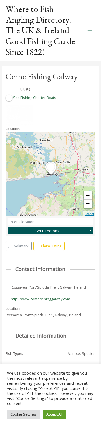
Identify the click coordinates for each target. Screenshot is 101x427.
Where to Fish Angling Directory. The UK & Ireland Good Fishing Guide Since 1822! (40, 30)
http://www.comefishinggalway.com (40, 298)
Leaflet (89, 213)
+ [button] (88, 195)
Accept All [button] (54, 414)
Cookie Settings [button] (23, 414)
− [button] (88, 203)
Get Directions (47, 230)
